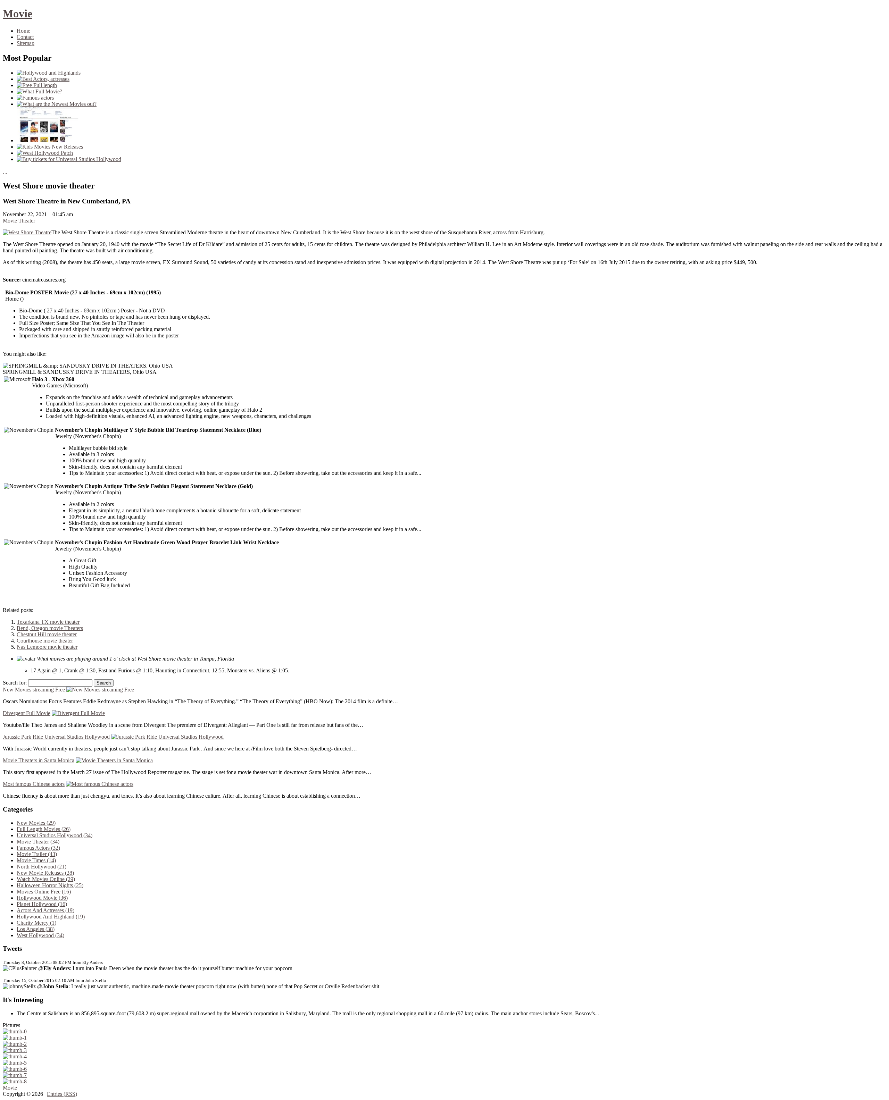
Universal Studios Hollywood (54, 835)
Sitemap (25, 43)
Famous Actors (38, 848)
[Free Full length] (37, 85)
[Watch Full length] (48, 140)
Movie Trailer (37, 854)
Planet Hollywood (42, 904)
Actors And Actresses (45, 910)
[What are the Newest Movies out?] (57, 104)
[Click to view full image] (15, 1031)
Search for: (15, 683)
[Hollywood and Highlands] (49, 73)
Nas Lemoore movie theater (47, 647)
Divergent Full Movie (26, 713)
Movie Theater (19, 221)
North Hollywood (41, 867)
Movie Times (36, 860)
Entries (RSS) (62, 1094)
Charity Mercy (36, 923)
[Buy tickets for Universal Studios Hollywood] (69, 159)
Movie (17, 13)
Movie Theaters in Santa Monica (38, 760)
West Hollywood (40, 935)
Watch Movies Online (46, 879)
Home (23, 31)
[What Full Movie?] (39, 91)
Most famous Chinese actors (34, 784)
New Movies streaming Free (34, 689)
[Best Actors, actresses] (43, 79)
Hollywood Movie (42, 898)
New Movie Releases (45, 873)
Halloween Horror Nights (50, 885)
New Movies (36, 823)
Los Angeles (36, 929)
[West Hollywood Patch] (45, 153)
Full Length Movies (43, 829)
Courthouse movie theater (45, 641)
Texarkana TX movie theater (48, 622)
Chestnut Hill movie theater (47, 634)
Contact (25, 37)
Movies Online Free (44, 892)
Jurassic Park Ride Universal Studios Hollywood (56, 737)
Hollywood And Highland (51, 917)
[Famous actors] (35, 98)
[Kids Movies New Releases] (50, 147)
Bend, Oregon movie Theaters (50, 628)
